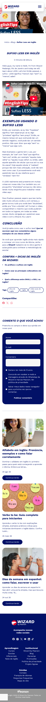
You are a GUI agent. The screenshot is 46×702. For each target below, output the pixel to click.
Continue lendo (12, 478)
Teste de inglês (11, 659)
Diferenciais (11, 656)
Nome (8, 337)
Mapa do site (23, 681)
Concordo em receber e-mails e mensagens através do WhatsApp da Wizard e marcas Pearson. (24, 378)
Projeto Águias (31, 664)
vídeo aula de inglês (35, 290)
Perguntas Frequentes (23, 678)
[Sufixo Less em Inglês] (11, 7)
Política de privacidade (31, 661)
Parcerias (32, 656)
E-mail (8, 347)
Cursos (11, 651)
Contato (23, 673)
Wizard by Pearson (31, 651)
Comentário (11, 357)
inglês (24, 290)
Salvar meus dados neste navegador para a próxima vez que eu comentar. (24, 389)
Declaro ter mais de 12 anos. (20, 370)
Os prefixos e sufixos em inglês (19, 265)
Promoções (32, 659)
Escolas (11, 653)
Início (6, 42)
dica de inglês (12, 290)
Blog (13, 42)
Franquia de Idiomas (23, 675)
